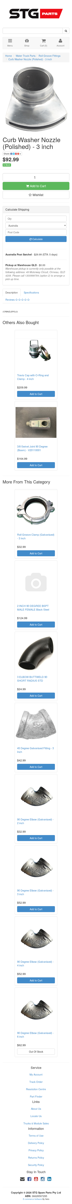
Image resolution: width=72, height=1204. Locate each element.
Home (8, 55)
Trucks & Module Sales (36, 1123)
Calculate (37, 239)
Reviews (10, 299)
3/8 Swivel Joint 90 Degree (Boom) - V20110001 (32, 448)
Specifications (31, 292)
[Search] (66, 31)
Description (11, 292)
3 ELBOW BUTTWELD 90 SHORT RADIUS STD (32, 678)
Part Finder (36, 1096)
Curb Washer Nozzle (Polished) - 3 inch (30, 59)
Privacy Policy (36, 1150)
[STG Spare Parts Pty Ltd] (36, 11)
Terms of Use (36, 1135)
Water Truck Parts (25, 55)
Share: (7, 153)
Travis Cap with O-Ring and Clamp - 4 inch (33, 377)
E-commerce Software (32, 1199)
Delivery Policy (36, 1143)
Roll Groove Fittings (49, 55)
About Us (36, 1108)
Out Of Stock (36, 1051)
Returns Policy (36, 1157)
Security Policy (36, 1165)
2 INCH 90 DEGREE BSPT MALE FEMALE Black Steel (33, 607)
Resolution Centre (36, 1089)
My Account (36, 1074)
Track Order (36, 1082)
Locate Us (36, 1116)
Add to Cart (37, 185)
